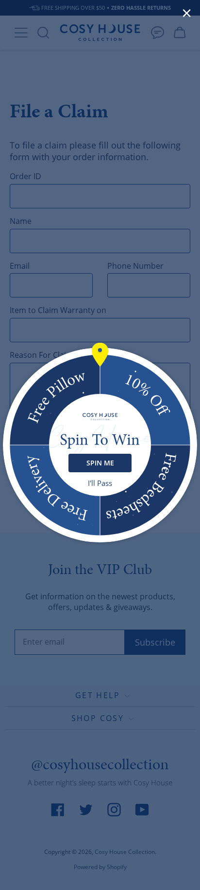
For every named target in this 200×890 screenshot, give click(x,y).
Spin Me (100, 462)
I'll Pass (100, 483)
